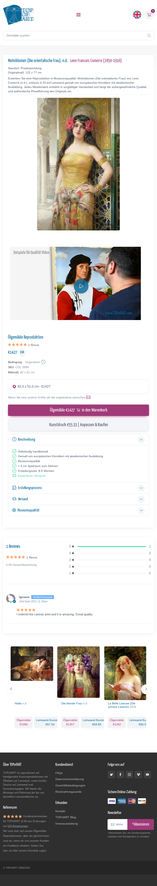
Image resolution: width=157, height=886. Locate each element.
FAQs (59, 773)
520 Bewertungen (18, 826)
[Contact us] (89, 397)
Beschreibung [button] (26, 439)
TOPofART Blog (65, 817)
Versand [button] (23, 499)
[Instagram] (129, 774)
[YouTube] (147, 774)
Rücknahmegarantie (68, 791)
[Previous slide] (11, 689)
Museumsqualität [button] (28, 510)
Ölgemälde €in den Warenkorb (78, 410)
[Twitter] (111, 774)
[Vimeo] (138, 774)
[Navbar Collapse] (78, 15)
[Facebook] (120, 774)
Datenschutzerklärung (69, 779)
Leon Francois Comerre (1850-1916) (96, 61)
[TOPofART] (18, 14)
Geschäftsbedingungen (70, 785)
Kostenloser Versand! (32, 475)
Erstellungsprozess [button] (30, 488)
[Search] (149, 35)
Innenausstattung (66, 823)
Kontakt (60, 811)
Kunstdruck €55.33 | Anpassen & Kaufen (78, 425)
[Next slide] (146, 689)
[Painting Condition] (42, 362)
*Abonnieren (140, 824)
